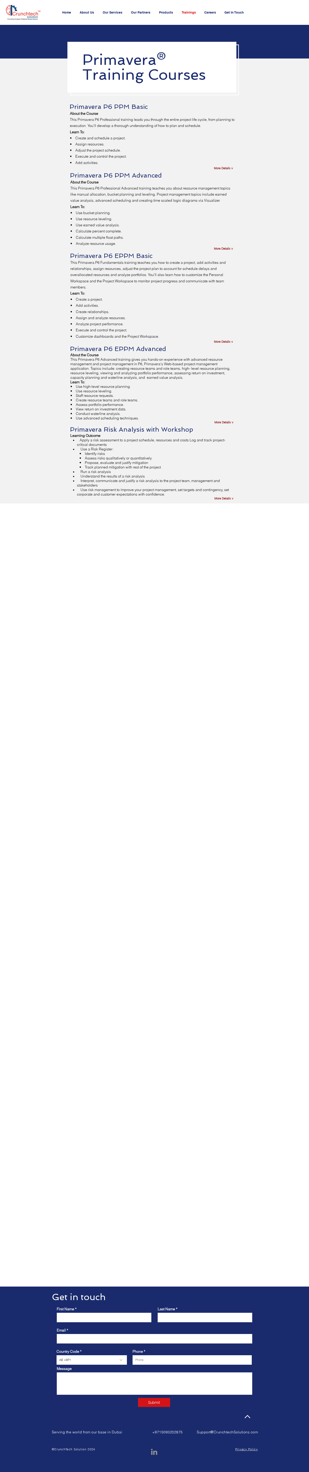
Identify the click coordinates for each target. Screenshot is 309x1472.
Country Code (68, 1351)
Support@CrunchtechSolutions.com (227, 1432)
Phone (138, 1351)
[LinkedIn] (154, 1451)
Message (64, 1368)
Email (61, 1330)
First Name (65, 1309)
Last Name (166, 1309)
